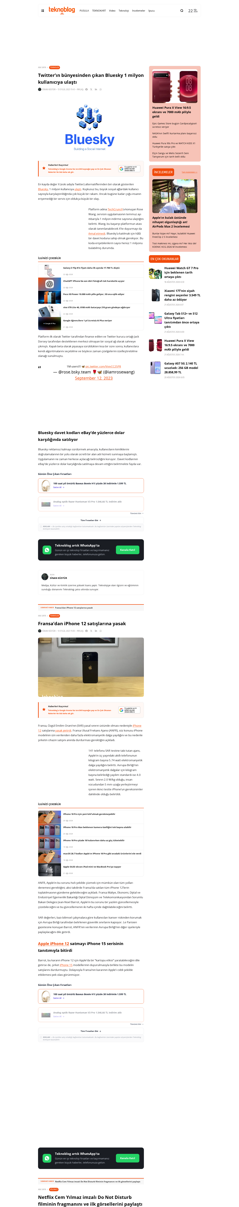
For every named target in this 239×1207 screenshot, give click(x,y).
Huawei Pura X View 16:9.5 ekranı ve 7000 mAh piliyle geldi (171, 112)
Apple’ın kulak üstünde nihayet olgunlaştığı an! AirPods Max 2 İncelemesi (171, 222)
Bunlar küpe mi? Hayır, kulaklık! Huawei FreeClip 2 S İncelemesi (173, 235)
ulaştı (77, 189)
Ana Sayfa (42, 67)
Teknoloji (54, 67)
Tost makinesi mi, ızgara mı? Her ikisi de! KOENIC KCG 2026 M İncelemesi (174, 245)
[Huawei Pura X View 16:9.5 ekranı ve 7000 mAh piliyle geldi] (175, 86)
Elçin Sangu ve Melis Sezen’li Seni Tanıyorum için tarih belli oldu (170, 155)
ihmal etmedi (96, 233)
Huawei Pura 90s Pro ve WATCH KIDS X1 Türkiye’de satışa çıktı (173, 145)
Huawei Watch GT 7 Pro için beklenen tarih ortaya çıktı (181, 272)
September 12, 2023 (94, 378)
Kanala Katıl (127, 549)
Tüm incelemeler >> (189, 172)
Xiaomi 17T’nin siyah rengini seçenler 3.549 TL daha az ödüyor (182, 295)
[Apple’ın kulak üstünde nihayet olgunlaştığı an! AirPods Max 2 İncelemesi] (175, 196)
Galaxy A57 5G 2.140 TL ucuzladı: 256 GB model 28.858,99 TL (181, 367)
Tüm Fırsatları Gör (89, 520)
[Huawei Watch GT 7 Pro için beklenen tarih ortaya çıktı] (155, 272)
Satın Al (57, 487)
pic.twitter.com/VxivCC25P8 (103, 366)
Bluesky (43, 189)
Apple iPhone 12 (53, 943)
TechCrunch (115, 209)
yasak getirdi (63, 730)
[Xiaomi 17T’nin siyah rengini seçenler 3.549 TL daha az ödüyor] (155, 295)
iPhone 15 (66, 965)
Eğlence (54, 1189)
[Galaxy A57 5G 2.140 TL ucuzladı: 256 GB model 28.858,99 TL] (155, 367)
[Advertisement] (91, 1068)
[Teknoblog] (62, 10)
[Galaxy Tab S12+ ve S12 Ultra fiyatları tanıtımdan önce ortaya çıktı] (155, 317)
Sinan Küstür (49, 89)
